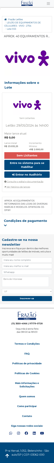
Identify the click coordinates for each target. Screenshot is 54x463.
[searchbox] (25, 279)
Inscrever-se (27, 298)
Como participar (27, 406)
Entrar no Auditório (28, 174)
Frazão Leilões (15, 19)
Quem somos (27, 396)
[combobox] (25, 282)
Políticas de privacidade (27, 363)
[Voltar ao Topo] (7, 455)
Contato (27, 416)
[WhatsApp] (10, 433)
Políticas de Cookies (27, 373)
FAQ (27, 353)
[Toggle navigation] (48, 3)
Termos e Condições (27, 343)
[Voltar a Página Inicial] (27, 3)
